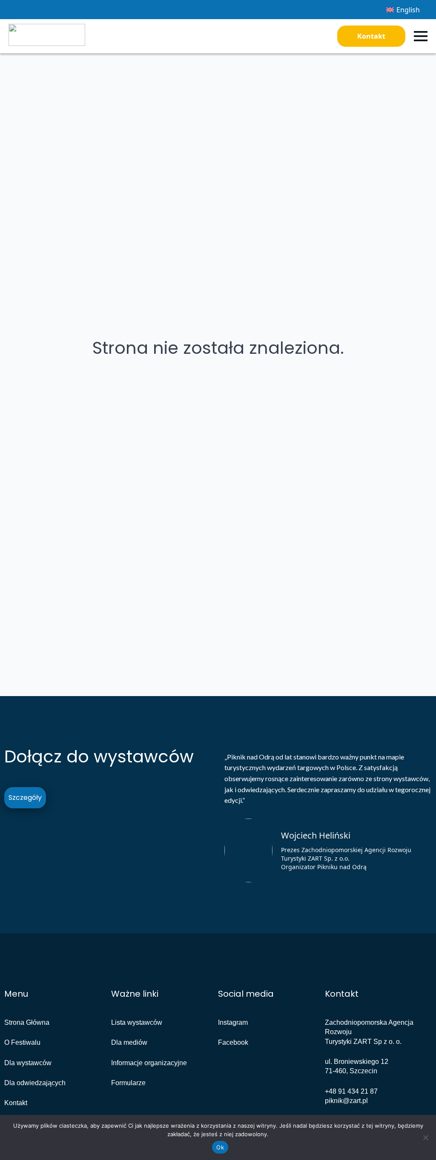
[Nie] (425, 1137)
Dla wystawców (28, 1062)
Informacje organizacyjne (149, 1062)
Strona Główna (26, 1022)
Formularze (128, 1082)
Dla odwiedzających (35, 1082)
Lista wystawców (136, 1022)
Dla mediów (129, 1042)
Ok (220, 1147)
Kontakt (371, 36)
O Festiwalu (22, 1042)
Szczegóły (25, 797)
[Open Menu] (420, 36)
